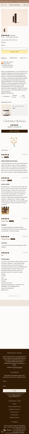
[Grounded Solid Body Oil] (6, 110)
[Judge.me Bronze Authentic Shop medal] (14, 140)
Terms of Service (13, 396)
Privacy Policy (16, 395)
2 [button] (12, 296)
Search (15, 403)
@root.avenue (17, 367)
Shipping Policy (14, 412)
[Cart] (27, 5)
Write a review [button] (14, 131)
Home (2, 37)
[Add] (13, 111)
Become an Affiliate (14, 409)
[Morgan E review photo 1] (5, 210)
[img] (5, 154)
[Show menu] (2, 5)
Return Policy (14, 414)
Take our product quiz (14, 406)
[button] (5, 35)
